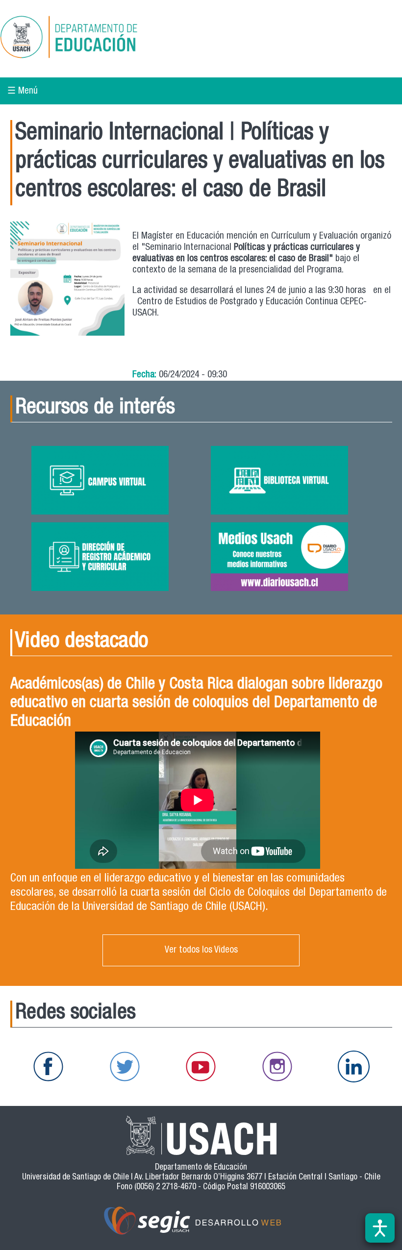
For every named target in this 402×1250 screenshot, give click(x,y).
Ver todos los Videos (201, 950)
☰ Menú (22, 91)
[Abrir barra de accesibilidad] (380, 1228)
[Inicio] (100, 39)
